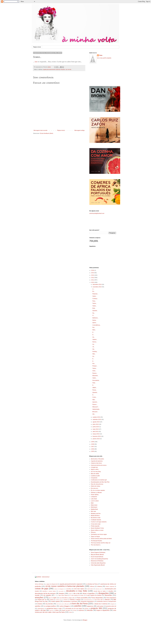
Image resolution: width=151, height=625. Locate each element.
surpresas (81, 610)
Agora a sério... (95, 469)
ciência (92, 586)
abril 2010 (96, 431)
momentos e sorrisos (70, 601)
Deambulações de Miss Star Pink (100, 482)
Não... (94, 354)
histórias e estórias (75, 599)
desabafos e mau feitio (76, 591)
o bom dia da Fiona (79, 603)
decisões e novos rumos (49, 591)
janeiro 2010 (96, 438)
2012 (92, 277)
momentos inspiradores (87, 601)
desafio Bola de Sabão (100, 591)
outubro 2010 (96, 417)
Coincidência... (96, 325)
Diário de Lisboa (95, 486)
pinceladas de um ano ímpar (73, 608)
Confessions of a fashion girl (99, 480)
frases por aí (42, 599)
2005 (92, 451)
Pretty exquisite (95, 526)
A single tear (94, 467)
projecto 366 (96, 608)
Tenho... (94, 303)
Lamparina (94, 496)
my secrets (68, 69)
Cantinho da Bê (95, 475)
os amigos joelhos (50, 606)
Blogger (85, 620)
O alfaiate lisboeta (96, 520)
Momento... (95, 375)
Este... (94, 308)
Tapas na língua (95, 536)
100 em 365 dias (39, 584)
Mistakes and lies (96, 513)
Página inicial (37, 47)
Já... (93, 346)
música (39, 604)
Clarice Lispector (110, 586)
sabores (51, 610)
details (70, 593)
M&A (92, 503)
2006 (92, 449)
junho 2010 (96, 426)
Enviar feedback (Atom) (46, 133)
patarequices (41, 608)
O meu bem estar (95, 524)
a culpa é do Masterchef (51, 584)
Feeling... (95, 351)
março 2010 (96, 434)
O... (93, 315)
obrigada (112, 603)
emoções (62, 69)
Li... (93, 289)
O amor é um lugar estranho (99, 522)
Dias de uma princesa (97, 484)
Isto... (93, 414)
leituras (107, 599)
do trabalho (47, 595)
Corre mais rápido (79, 589)
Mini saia (93, 511)
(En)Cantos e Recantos (97, 459)
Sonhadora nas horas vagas (99, 534)
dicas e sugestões (89, 593)
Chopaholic (94, 478)
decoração (61, 591)
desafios (110, 591)
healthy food (59, 599)
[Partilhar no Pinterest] (63, 67)
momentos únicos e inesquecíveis (106, 601)
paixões (77, 606)
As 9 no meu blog (96, 471)
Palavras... (95, 294)
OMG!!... (94, 387)
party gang (100, 606)
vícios (70, 612)
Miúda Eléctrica (95, 515)
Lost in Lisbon (95, 501)
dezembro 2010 (97, 284)
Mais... (94, 330)
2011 (92, 280)
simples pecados (66, 610)
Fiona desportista (97, 597)
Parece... (94, 373)
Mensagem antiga (79, 130)
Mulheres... (95, 318)
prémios (86, 608)
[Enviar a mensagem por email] (55, 67)
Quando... (95, 310)
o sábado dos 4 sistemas (100, 604)
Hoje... (94, 383)
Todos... (94, 306)
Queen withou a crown (97, 530)
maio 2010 (96, 429)
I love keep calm (98, 599)
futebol (51, 599)
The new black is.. (96, 545)
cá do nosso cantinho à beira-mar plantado (64, 586)
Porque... (94, 366)
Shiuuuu (93, 532)
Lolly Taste (94, 499)
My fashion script (95, 517)
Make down (94, 505)
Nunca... (94, 342)
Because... (95, 411)
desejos (61, 593)
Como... (94, 397)
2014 (92, 272)
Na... (93, 313)
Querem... (95, 402)
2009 (92, 441)
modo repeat (55, 601)
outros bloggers (65, 606)
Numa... (94, 320)
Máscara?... (95, 407)
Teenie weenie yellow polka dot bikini (101, 538)
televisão (90, 610)
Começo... (95, 298)
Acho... (94, 370)
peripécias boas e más (54, 608)
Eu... (93, 291)
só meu (74, 610)
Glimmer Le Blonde (96, 492)
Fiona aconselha (82, 597)
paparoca (90, 606)
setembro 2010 (97, 419)
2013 (92, 275)
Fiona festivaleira (111, 597)
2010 (92, 282)
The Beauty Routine (96, 540)
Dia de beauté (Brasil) (97, 556)
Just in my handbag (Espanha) (99, 558)
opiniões (37, 606)
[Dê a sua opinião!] (57, 67)
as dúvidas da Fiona (92, 584)
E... (93, 332)
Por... (93, 327)
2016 (92, 270)
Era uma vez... (95, 488)
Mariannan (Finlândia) (97, 561)
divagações (103, 593)
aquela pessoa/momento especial (51, 69)
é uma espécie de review (76, 595)
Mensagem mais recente (40, 130)
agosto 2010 (96, 422)
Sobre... (94, 296)
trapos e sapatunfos (103, 610)
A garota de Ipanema (97, 461)
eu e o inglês (52, 597)
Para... (94, 301)
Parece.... (95, 404)
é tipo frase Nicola (63, 595)
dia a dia (76, 593)
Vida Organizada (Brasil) (98, 565)
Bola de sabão (95, 473)
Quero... (94, 322)
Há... (93, 349)
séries (57, 610)
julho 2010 (96, 424)
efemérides (108, 595)
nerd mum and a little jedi (62, 603)
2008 (92, 444)
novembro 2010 (97, 287)
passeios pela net (111, 606)
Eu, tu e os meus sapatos (98, 490)
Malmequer (94, 507)
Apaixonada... (96, 409)
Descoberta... (96, 380)
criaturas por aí (99, 588)
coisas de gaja (41, 588)
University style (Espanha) (98, 563)
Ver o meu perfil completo (104, 58)
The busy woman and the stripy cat (100, 543)
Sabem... (94, 339)
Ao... (93, 337)
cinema (99, 586)
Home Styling (94, 494)
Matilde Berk (94, 509)
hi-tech (65, 599)
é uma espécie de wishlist (93, 595)
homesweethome (88, 599)
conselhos (68, 588)
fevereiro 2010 (97, 436)
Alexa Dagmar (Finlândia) (98, 552)
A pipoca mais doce (96, 463)
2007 (92, 446)
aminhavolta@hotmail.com (96, 213)
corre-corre (90, 588)
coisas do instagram (59, 588)
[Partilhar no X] (59, 67)
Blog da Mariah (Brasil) (97, 554)
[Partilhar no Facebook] (61, 67)
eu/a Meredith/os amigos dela (67, 597)
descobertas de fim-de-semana (45, 593)
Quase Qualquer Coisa (97, 528)
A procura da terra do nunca (98, 465)
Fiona (100, 55)
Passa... (94, 390)
